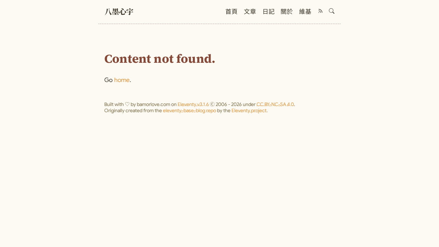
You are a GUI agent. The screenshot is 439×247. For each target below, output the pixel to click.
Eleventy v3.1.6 (193, 104)
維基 (305, 11)
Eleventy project (249, 110)
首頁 (231, 11)
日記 (268, 11)
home (122, 80)
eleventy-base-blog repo (189, 110)
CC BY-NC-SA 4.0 (275, 104)
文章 (250, 11)
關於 (287, 11)
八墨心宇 (119, 12)
